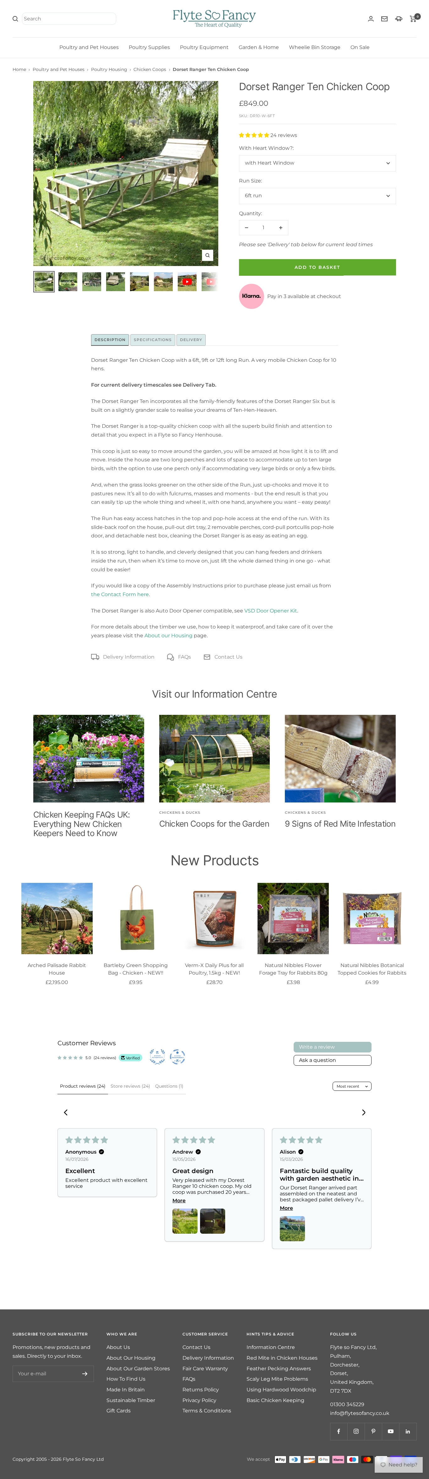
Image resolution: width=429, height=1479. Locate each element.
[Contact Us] (384, 18)
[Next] (361, 1113)
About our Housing (168, 636)
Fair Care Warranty (205, 1369)
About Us (118, 1347)
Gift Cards (118, 1411)
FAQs (184, 657)
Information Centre (271, 1347)
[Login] (371, 18)
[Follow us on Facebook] (338, 1431)
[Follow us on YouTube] (390, 1431)
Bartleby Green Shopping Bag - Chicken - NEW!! (136, 969)
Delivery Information (129, 657)
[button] (254, 135)
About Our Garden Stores (138, 1369)
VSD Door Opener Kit (270, 611)
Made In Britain (125, 1390)
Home (19, 69)
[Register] (85, 1374)
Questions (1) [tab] (169, 1086)
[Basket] (413, 19)
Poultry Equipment (204, 47)
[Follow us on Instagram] (356, 1431)
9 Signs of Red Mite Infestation (340, 824)
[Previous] (67, 1113)
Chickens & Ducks (179, 812)
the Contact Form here (120, 594)
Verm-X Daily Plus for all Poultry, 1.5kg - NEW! (214, 969)
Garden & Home (259, 47)
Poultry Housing (109, 69)
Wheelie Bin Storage (314, 47)
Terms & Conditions (206, 1411)
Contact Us (228, 657)
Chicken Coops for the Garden (214, 824)
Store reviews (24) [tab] (130, 1086)
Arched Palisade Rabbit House (57, 969)
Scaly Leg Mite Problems (277, 1379)
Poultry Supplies (149, 47)
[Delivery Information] (398, 18)
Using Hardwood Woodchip (281, 1390)
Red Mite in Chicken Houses (282, 1358)
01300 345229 (347, 1404)
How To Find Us (125, 1379)
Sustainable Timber (130, 1400)
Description (110, 339)
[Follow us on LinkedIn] (407, 1431)
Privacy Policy (199, 1400)
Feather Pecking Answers (279, 1369)
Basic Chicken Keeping (275, 1400)
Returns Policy (200, 1390)
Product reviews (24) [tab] (83, 1086)
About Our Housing (130, 1358)
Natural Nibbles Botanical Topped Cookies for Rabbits (372, 969)
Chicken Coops (149, 69)
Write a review (317, 1047)
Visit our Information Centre (214, 694)
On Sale (360, 47)
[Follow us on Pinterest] (373, 1431)
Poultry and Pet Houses (89, 47)
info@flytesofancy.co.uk (359, 1413)
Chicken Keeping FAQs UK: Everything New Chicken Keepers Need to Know (81, 824)
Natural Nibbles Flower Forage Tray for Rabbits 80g (293, 969)
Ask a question (317, 1060)
